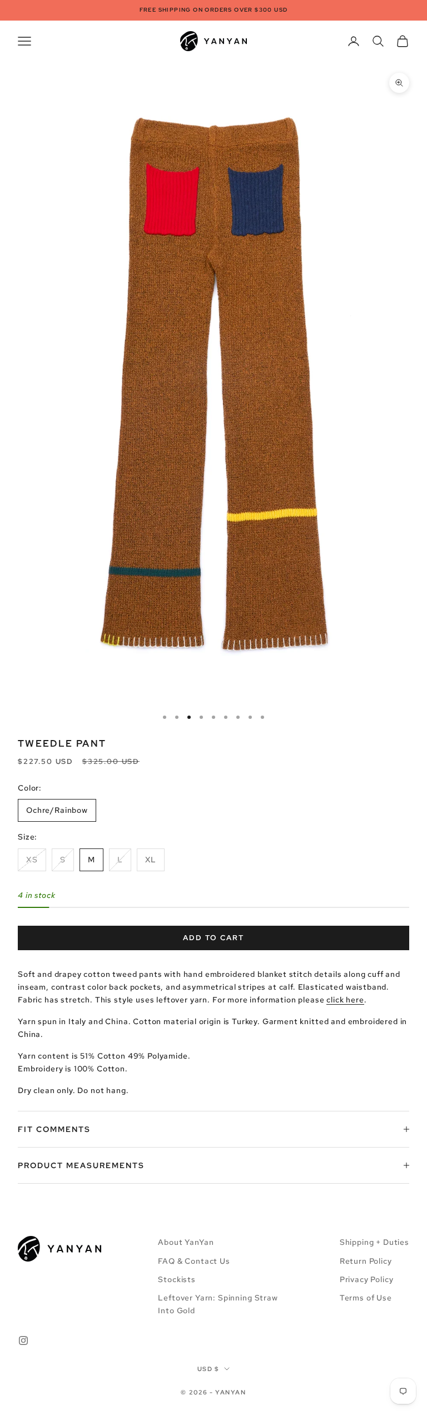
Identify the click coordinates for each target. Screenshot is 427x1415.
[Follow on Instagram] (23, 1340)
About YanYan (186, 1242)
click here (345, 1000)
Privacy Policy (367, 1279)
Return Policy (366, 1261)
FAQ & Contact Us (194, 1261)
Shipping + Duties (374, 1242)
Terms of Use (366, 1298)
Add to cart (213, 937)
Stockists (177, 1279)
